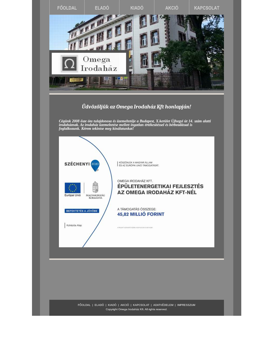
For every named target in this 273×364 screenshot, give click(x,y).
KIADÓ (112, 305)
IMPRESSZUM (186, 305)
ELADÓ (99, 305)
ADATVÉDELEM (163, 305)
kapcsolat (206, 7)
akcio (171, 7)
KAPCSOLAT (141, 305)
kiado (136, 7)
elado (101, 7)
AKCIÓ (125, 305)
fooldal (66, 7)
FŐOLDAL (84, 305)
